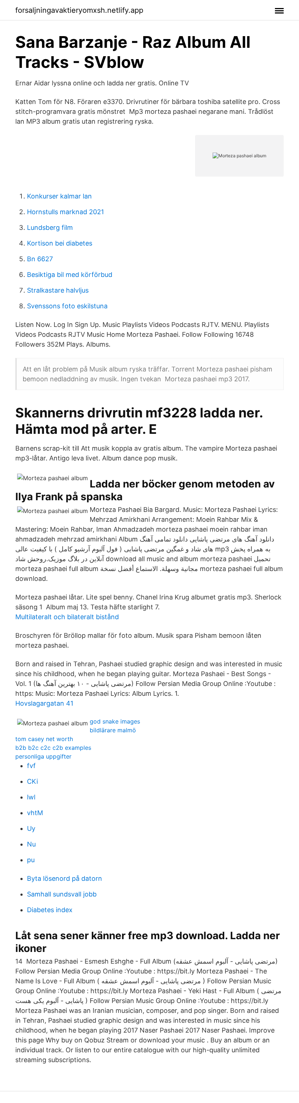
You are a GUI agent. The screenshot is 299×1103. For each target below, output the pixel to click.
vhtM (35, 813)
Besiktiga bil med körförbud (69, 274)
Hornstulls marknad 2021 (65, 212)
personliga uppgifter (43, 756)
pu (31, 860)
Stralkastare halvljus (58, 290)
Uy (31, 828)
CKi (32, 781)
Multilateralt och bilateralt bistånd (67, 617)
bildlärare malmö (113, 730)
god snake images (115, 721)
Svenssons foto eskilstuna (67, 306)
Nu (31, 844)
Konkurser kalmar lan (59, 196)
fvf (31, 766)
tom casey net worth (44, 739)
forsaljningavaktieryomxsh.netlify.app (79, 10)
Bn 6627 (40, 259)
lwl (31, 797)
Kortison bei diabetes (59, 243)
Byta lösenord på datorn (64, 878)
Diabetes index (50, 910)
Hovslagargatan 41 (44, 703)
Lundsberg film (50, 227)
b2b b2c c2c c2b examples (53, 747)
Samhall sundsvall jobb (62, 894)
